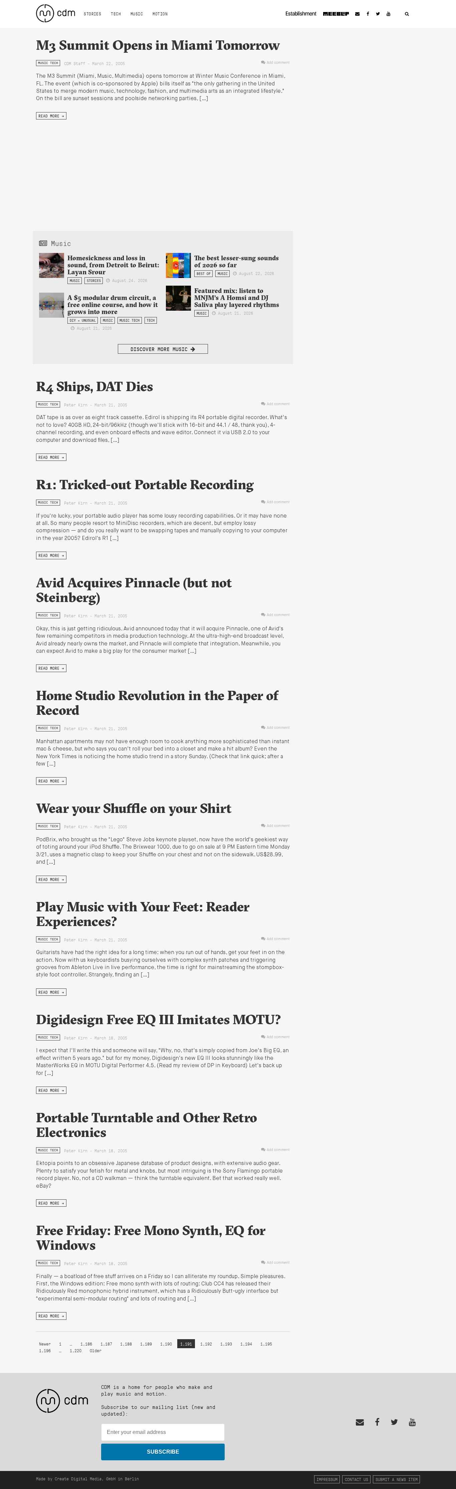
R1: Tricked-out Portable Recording (145, 484)
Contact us (356, 1479)
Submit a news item (397, 1479)
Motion (160, 13)
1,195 (266, 1344)
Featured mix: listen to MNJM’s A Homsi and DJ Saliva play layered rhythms (236, 298)
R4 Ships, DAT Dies (94, 386)
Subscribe (163, 1452)
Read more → (51, 115)
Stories (92, 13)
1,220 (75, 1350)
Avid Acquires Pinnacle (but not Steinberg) (134, 589)
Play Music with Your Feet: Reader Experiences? (142, 913)
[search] (407, 14)
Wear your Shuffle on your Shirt (134, 808)
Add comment (278, 63)
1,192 (206, 1344)
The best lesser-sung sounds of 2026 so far (236, 261)
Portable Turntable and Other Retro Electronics (146, 1124)
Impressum (326, 1479)
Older (95, 1350)
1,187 (106, 1344)
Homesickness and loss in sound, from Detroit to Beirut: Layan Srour (113, 265)
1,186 (86, 1344)
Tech (116, 13)
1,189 (146, 1344)
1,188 (126, 1344)
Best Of (204, 273)
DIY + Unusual (83, 320)
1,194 (246, 1344)
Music (137, 13)
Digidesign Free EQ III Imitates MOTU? (158, 1019)
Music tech (48, 63)
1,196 (45, 1350)
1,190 (166, 1344)
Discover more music (161, 348)
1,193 (226, 1344)
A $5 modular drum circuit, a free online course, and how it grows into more (112, 305)
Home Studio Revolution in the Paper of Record (157, 702)
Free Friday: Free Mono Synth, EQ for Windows (150, 1237)
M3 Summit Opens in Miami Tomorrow (158, 45)
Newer (46, 1344)
